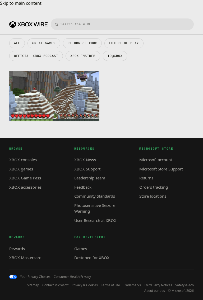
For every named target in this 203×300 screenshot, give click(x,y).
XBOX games (21, 169)
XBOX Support (87, 169)
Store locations (152, 196)
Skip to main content (20, 3)
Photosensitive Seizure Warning (94, 208)
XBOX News (85, 159)
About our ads (154, 291)
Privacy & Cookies (85, 285)
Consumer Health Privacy (72, 277)
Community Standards (94, 196)
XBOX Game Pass (25, 177)
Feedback (82, 187)
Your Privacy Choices (35, 277)
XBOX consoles (23, 159)
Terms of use (110, 285)
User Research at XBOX (95, 220)
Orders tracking (153, 187)
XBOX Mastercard (25, 257)
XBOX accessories (25, 187)
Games (80, 248)
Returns (146, 177)
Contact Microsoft (55, 285)
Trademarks (132, 285)
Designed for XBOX (91, 257)
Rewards (17, 248)
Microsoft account (155, 159)
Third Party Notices (158, 285)
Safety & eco (184, 285)
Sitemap (33, 285)
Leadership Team (89, 177)
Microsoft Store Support (161, 169)
